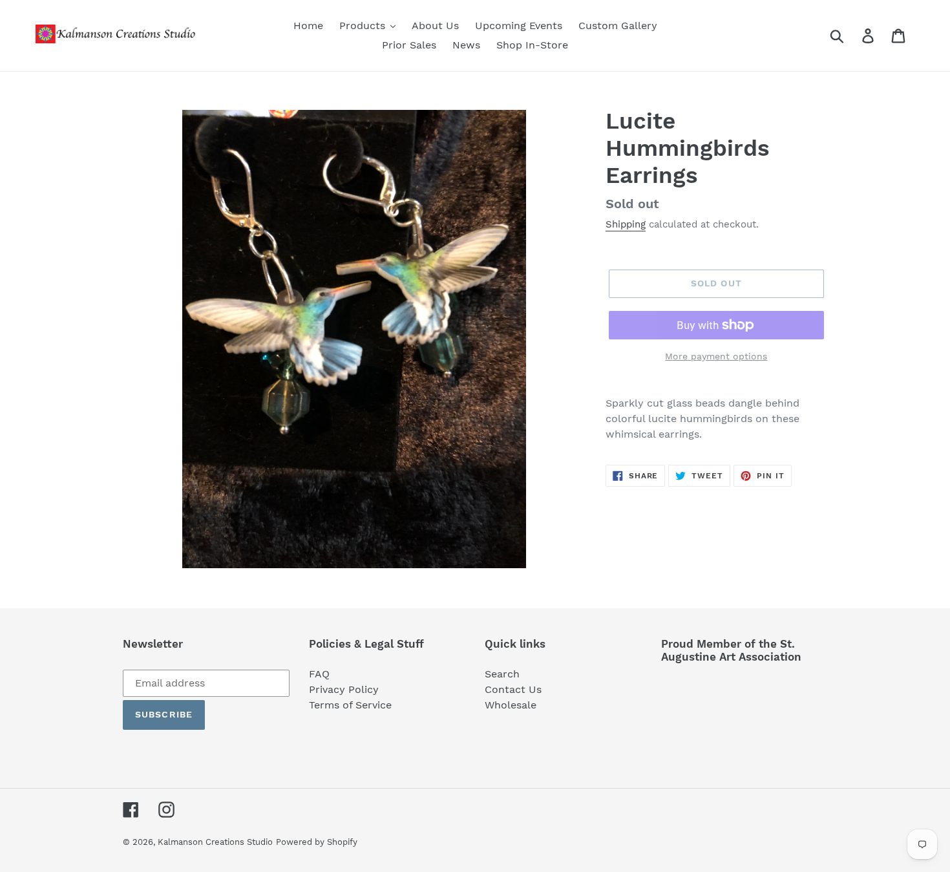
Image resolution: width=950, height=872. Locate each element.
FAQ (319, 674)
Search (502, 674)
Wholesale (510, 705)
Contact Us (513, 689)
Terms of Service (350, 705)
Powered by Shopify (316, 842)
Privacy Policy (344, 689)
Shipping (626, 224)
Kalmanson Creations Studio (215, 842)
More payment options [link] (716, 356)
